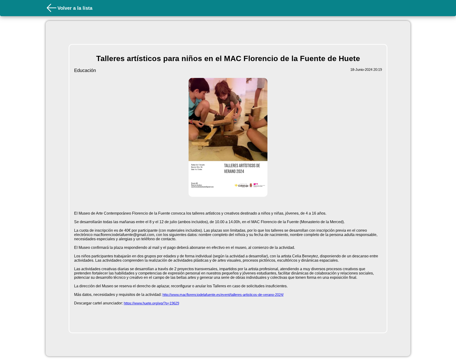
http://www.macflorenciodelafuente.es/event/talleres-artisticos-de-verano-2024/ (223, 295)
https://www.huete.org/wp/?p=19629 (151, 303)
